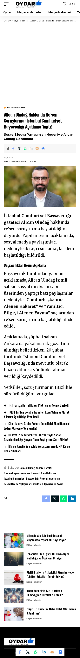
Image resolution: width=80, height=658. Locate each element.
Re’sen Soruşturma (50, 478)
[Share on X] (19, 148)
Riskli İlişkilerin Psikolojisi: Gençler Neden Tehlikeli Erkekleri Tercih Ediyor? (50, 574)
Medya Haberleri (16, 108)
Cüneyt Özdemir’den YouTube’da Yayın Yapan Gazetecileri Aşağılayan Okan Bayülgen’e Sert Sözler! (36, 437)
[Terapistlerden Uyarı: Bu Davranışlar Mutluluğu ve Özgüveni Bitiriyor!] (13, 559)
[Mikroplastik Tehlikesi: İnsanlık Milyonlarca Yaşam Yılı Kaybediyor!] (13, 540)
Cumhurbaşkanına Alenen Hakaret (22, 473)
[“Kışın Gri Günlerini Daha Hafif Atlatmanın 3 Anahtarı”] (13, 614)
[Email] (37, 148)
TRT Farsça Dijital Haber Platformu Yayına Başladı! (38, 405)
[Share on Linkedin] (31, 148)
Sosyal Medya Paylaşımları (18, 484)
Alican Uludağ (27, 468)
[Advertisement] (40, 64)
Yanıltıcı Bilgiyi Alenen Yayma (48, 484)
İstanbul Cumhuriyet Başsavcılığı (21, 478)
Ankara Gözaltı (43, 468)
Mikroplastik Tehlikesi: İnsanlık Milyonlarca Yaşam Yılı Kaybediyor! (46, 537)
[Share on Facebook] (13, 148)
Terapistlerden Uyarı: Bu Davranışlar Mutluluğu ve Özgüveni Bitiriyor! (47, 556)
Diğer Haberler (34, 545)
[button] (7, 4)
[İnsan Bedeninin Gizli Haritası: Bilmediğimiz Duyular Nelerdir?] (13, 595)
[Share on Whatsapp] (25, 148)
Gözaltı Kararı (48, 473)
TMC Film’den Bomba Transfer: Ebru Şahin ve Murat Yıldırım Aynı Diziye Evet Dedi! (36, 414)
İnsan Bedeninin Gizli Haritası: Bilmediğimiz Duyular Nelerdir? (44, 592)
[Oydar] (26, 4)
